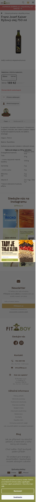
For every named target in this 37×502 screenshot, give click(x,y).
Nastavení (18, 491)
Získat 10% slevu (9, 260)
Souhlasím (18, 497)
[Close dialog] (34, 241)
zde (2, 486)
